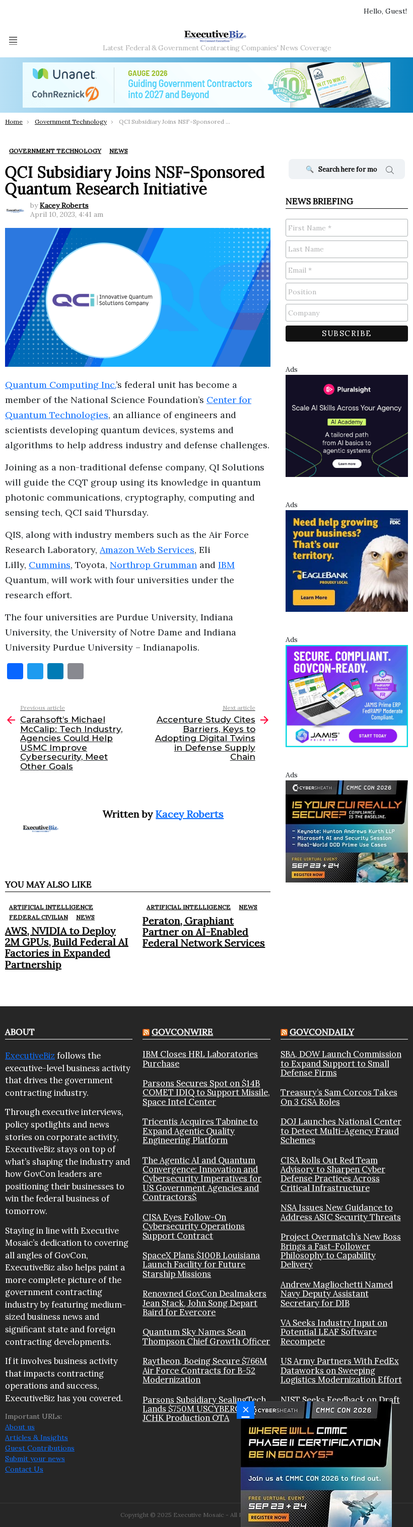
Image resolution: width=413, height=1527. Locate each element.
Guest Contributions (40, 1448)
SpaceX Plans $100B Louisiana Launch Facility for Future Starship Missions (201, 1264)
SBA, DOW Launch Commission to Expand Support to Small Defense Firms (341, 1063)
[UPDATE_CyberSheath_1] (347, 830)
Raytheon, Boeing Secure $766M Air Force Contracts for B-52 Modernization (205, 1370)
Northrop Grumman (153, 565)
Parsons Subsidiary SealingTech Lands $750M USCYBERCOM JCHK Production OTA (204, 1409)
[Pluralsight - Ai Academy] (347, 425)
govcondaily (322, 1031)
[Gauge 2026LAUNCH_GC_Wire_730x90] (206, 85)
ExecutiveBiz (30, 1056)
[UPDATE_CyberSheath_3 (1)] (316, 1463)
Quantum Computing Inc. (60, 384)
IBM (226, 565)
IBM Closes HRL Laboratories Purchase (200, 1059)
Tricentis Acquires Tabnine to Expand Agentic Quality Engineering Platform (200, 1131)
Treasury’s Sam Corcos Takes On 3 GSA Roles (339, 1097)
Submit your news (35, 1458)
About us (20, 1426)
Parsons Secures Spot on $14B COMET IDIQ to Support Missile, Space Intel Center (206, 1092)
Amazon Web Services (147, 549)
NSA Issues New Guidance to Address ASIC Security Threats (341, 1212)
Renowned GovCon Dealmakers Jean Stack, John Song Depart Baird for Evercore (204, 1303)
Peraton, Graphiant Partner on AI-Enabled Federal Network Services (204, 931)
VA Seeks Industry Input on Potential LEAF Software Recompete (334, 1332)
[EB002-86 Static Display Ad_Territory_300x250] (347, 560)
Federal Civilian (38, 917)
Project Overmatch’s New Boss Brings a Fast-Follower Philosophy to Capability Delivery (341, 1250)
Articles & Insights (36, 1437)
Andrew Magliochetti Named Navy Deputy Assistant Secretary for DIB (337, 1294)
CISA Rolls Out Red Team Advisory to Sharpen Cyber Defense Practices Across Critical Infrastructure (333, 1174)
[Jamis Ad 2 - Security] (347, 695)
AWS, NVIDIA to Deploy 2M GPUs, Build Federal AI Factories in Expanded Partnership (66, 947)
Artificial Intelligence (51, 907)
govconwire (182, 1031)
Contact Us (24, 1469)
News (85, 917)
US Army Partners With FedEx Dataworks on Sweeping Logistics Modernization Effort (341, 1370)
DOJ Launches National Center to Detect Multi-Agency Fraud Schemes (341, 1131)
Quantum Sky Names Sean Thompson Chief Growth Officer (206, 1336)
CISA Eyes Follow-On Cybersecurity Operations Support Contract (194, 1226)
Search (390, 172)
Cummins (50, 565)
